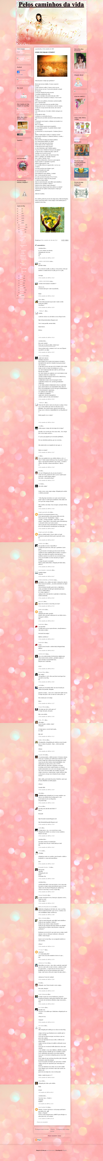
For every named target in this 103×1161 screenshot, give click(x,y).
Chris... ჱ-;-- (41, 720)
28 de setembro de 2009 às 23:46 (46, 508)
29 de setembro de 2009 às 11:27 (46, 703)
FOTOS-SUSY (42, 654)
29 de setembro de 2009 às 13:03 (46, 716)
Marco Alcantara (42, 918)
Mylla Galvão (41, 609)
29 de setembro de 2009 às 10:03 (46, 682)
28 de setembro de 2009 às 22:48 (46, 467)
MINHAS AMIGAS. (23, 264)
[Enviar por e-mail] (62, 240)
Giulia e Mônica (42, 740)
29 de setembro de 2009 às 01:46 (46, 566)
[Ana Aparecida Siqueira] (18, 73)
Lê (39, 456)
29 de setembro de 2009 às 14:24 (46, 751)
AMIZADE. (23, 234)
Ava (39, 426)
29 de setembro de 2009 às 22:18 (46, 991)
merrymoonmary (51, 1150)
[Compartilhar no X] (65, 240)
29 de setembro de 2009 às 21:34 (46, 946)
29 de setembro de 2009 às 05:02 (46, 598)
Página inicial (52, 1130)
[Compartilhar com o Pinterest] (67, 240)
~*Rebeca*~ (41, 311)
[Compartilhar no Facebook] (66, 240)
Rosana (40, 806)
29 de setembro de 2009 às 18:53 (46, 892)
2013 (20, 213)
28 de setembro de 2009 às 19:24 (46, 337)
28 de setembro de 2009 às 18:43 (46, 278)
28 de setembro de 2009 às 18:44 (46, 296)
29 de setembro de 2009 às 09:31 (46, 639)
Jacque (40, 1081)
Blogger (65, 1150)
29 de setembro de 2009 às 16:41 (46, 847)
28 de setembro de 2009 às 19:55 (46, 352)
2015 (20, 209)
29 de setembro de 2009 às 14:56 (46, 803)
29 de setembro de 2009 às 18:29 (46, 864)
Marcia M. (41, 601)
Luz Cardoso (41, 1007)
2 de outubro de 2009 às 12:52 (45, 1103)
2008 (20, 295)
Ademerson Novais (43, 963)
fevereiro (22, 290)
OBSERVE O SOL (23, 246)
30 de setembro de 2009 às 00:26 (46, 1004)
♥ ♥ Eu (40, 851)
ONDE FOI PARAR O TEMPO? (23, 241)
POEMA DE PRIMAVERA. (23, 259)
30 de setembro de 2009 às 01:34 (46, 1022)
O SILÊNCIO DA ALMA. (23, 251)
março (22, 287)
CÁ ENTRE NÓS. (23, 237)
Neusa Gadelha (42, 356)
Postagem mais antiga (62, 1129)
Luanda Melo (41, 755)
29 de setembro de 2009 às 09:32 (46, 650)
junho (21, 280)
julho (21, 278)
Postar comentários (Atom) (54, 1136)
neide (39, 685)
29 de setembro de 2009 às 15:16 (46, 824)
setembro (22, 232)
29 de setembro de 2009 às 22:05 (46, 979)
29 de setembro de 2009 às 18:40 (46, 878)
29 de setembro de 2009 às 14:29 (46, 789)
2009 (20, 223)
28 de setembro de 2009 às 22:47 (46, 452)
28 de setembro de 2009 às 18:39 (46, 258)
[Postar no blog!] (63, 240)
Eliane (40, 299)
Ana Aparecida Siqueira (21, 70)
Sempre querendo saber (44, 512)
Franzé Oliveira (42, 707)
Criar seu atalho (20, 74)
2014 (20, 211)
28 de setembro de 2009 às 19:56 (46, 399)
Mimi (39, 793)
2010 (20, 220)
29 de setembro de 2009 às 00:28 (46, 528)
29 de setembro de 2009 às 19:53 (46, 903)
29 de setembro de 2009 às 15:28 (46, 836)
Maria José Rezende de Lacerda (46, 906)
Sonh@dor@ (41, 624)
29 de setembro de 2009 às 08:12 (46, 621)
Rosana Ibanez (42, 672)
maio (21, 283)
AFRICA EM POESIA (44, 261)
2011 (20, 218)
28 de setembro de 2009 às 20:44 (46, 422)
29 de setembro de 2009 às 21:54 (46, 959)
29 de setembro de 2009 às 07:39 (46, 606)
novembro (22, 227)
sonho (39, 828)
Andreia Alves (41, 543)
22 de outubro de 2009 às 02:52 (46, 1118)
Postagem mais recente (42, 1129)
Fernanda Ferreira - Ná (44, 867)
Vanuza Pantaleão (42, 895)
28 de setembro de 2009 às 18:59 (46, 307)
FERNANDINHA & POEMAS (46, 580)
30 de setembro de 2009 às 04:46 (46, 1077)
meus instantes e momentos (45, 570)
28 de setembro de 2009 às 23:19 (46, 480)
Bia (39, 471)
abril (21, 285)
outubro (22, 229)
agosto (22, 276)
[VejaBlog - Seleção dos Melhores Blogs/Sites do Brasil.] (23, 59)
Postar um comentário (42, 1122)
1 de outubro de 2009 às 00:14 (45, 1092)
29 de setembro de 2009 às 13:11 (46, 736)
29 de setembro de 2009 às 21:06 (46, 914)
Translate (22, 52)
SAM (39, 484)
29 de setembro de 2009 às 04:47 (46, 576)
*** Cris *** (41, 950)
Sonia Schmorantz (43, 994)
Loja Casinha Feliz (43, 1107)
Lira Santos (41, 1025)
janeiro (22, 292)
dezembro (22, 225)
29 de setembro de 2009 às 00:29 (46, 540)
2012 (20, 216)
